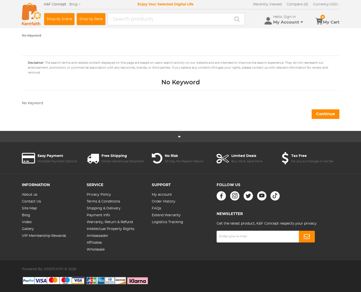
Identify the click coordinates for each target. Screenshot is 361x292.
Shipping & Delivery (104, 208)
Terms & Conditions (103, 201)
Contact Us (31, 201)
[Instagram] (234, 196)
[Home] (31, 14)
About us (29, 194)
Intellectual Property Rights (110, 229)
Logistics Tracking (167, 222)
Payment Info (98, 215)
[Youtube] (261, 196)
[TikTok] (275, 196)
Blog (26, 215)
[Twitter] (248, 196)
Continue (325, 114)
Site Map (29, 208)
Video (27, 222)
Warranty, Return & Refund (110, 222)
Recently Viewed (267, 4)
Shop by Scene (59, 19)
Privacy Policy (99, 194)
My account (162, 194)
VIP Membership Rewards (44, 236)
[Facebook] (221, 196)
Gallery (28, 229)
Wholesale (96, 249)
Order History (163, 201)
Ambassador (97, 236)
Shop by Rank (91, 19)
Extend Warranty (166, 215)
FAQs (156, 208)
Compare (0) (297, 4)
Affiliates (94, 242)
